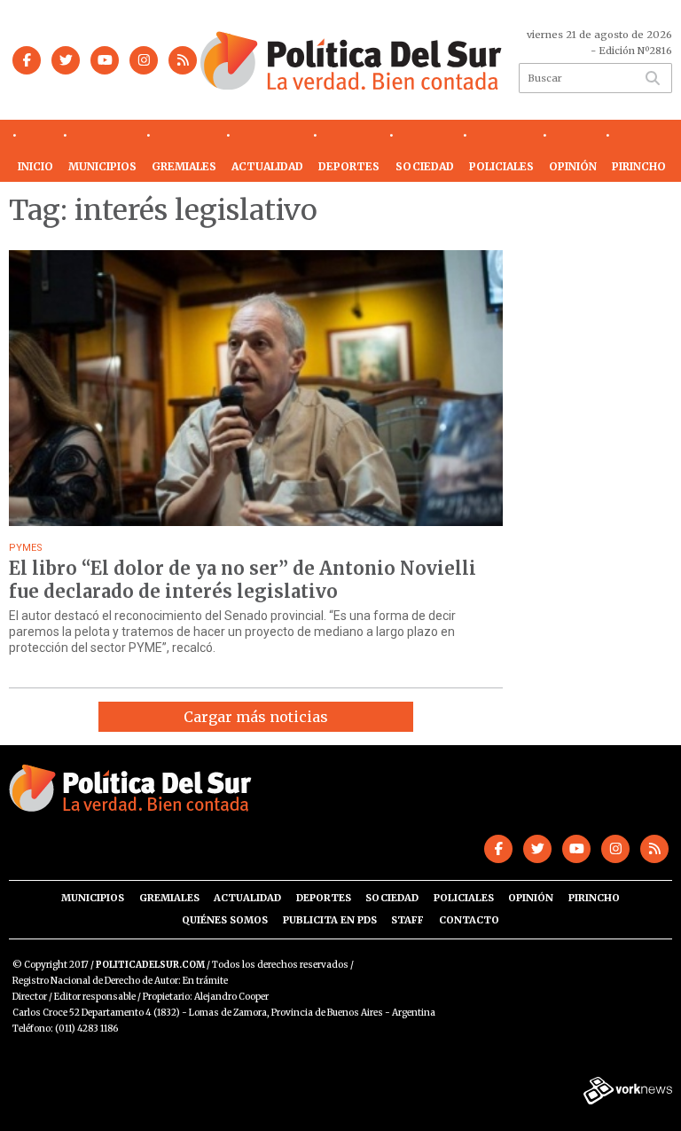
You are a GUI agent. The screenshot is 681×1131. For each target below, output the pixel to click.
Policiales (501, 166)
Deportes (349, 166)
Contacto (469, 920)
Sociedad (424, 166)
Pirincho (639, 166)
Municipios (102, 166)
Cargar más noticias (256, 717)
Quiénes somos (225, 920)
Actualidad (267, 166)
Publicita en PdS (330, 920)
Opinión (573, 166)
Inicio (35, 166)
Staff (407, 920)
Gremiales (184, 166)
